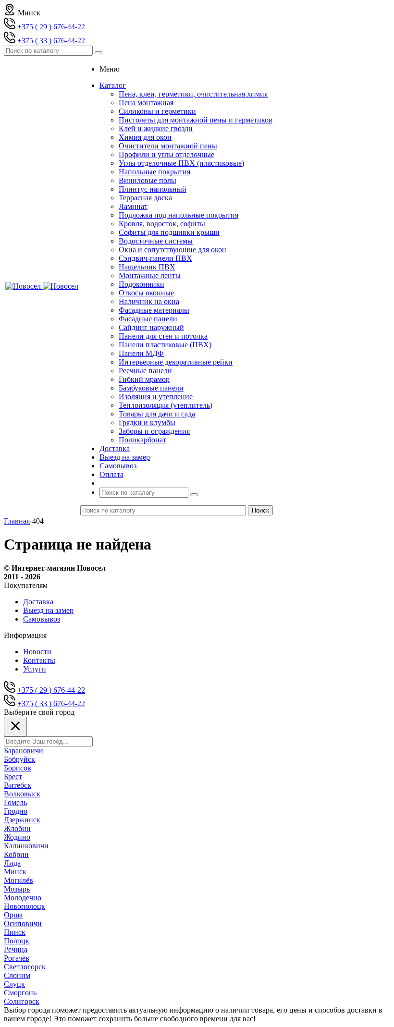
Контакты (39, 660)
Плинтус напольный (152, 189)
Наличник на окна (149, 301)
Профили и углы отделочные (166, 154)
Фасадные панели (148, 319)
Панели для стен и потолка (163, 336)
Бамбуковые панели (151, 388)
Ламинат (133, 206)
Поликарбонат (142, 440)
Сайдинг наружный (151, 327)
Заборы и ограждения (154, 431)
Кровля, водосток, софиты (162, 224)
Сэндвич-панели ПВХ (155, 258)
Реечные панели (145, 371)
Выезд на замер (48, 610)
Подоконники (141, 284)
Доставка (38, 602)
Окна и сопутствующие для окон (172, 249)
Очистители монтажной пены (168, 146)
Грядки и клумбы (147, 422)
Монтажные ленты (150, 275)
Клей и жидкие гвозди (156, 128)
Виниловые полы (147, 180)
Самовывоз (41, 619)
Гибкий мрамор (144, 379)
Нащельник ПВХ (147, 267)
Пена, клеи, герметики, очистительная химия (193, 94)
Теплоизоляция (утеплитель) (165, 405)
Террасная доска (145, 198)
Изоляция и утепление (156, 396)
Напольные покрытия (154, 172)
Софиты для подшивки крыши (169, 232)
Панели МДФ (141, 353)
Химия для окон (145, 137)
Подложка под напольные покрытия (178, 215)
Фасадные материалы (154, 310)
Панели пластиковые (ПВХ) (165, 345)
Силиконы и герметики (157, 111)
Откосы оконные (146, 293)
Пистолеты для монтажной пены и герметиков (195, 120)
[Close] (15, 726)
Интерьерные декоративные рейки (176, 362)
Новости (37, 652)
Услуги (34, 669)
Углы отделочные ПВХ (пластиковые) (181, 163)
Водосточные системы (156, 241)
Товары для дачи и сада (157, 414)
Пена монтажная (146, 102)
